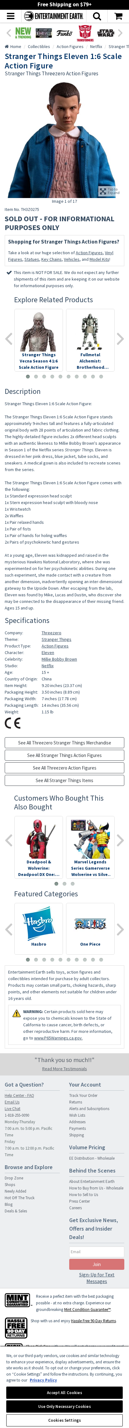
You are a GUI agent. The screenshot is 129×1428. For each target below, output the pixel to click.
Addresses (77, 1122)
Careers (75, 1208)
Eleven (48, 652)
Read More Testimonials (64, 1068)
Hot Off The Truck (19, 1197)
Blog (9, 1204)
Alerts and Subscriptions (89, 1108)
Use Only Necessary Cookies (64, 1406)
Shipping (76, 1135)
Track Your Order (83, 1095)
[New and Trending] (23, 33)
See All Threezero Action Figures (64, 768)
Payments (77, 1128)
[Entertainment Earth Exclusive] (44, 33)
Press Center (79, 1201)
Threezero (51, 633)
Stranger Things (56, 639)
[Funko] (64, 33)
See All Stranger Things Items (64, 780)
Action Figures (89, 252)
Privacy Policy (43, 1380)
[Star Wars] (106, 33)
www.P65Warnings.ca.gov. (58, 1038)
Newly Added (15, 1191)
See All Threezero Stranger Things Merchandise (64, 743)
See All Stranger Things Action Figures (64, 755)
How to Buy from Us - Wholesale (96, 1188)
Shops (10, 1184)
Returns (75, 1102)
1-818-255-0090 (17, 1115)
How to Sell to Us (83, 1194)
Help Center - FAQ (19, 1095)
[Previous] (8, 32)
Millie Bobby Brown (59, 659)
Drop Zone (14, 1178)
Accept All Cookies (64, 1392)
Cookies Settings (64, 1420)
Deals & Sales (16, 1211)
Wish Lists (77, 1115)
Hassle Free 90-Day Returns (93, 1320)
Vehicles (72, 259)
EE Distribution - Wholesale (92, 1158)
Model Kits (99, 259)
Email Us (12, 1102)
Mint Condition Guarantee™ (87, 1309)
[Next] (120, 32)
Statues (31, 259)
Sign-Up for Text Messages (97, 1277)
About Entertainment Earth (92, 1181)
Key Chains (51, 259)
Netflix (48, 665)
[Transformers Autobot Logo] (85, 33)
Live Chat (12, 1108)
